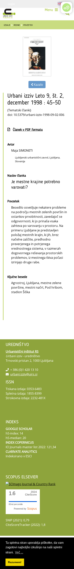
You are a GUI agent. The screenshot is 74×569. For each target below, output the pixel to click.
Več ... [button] (19, 552)
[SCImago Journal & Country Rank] (30, 484)
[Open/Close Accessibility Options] (66, 7)
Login (11, 4)
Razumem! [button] (14, 562)
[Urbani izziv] (9, 13)
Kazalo (38, 84)
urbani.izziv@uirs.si (23, 374)
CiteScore (31, 493)
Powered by (20, 508)
